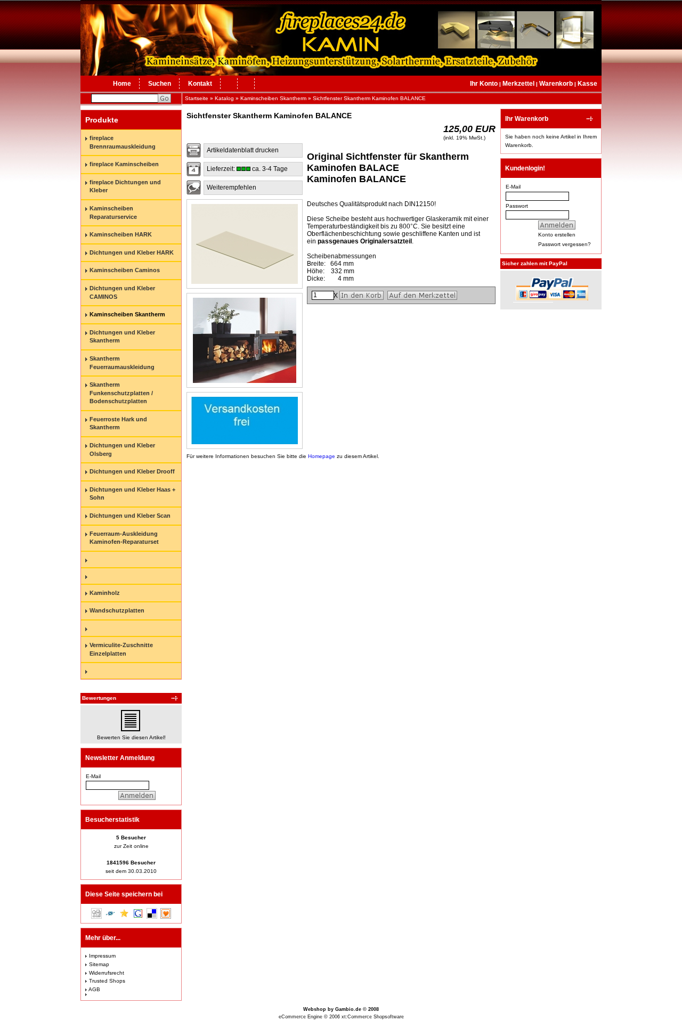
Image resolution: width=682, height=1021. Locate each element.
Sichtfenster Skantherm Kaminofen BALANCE (369, 98)
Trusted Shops (107, 981)
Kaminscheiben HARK (121, 234)
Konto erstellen (556, 235)
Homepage (321, 456)
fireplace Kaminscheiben (124, 164)
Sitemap (99, 964)
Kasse (587, 83)
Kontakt (200, 83)
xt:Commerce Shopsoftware (373, 1016)
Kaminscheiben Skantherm (273, 98)
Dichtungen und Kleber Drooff (132, 471)
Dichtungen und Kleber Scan (130, 515)
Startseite (196, 98)
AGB (94, 989)
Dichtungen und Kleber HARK (132, 252)
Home (122, 83)
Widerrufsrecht (106, 973)
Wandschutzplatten (117, 610)
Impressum (102, 956)
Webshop (314, 1009)
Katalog (224, 98)
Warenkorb (556, 83)
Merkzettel (518, 83)
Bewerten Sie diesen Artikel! (131, 737)
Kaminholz (105, 593)
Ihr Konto (484, 83)
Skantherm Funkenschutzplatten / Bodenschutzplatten (121, 392)
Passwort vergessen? (564, 244)
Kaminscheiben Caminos (125, 270)
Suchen (159, 83)
